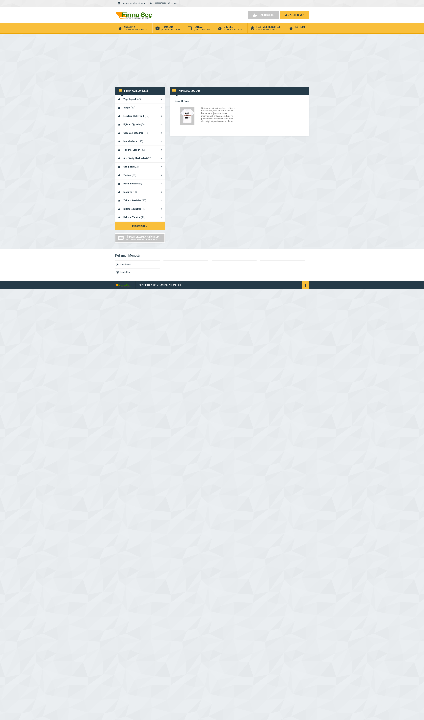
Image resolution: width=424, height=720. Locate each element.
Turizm (129, 175)
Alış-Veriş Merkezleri (137, 158)
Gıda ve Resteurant (136, 133)
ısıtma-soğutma (134, 209)
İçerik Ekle (125, 272)
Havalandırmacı (134, 183)
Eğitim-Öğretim (134, 124)
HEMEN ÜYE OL (266, 15)
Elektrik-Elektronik (136, 116)
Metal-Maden (133, 141)
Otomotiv (131, 166)
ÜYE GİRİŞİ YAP (296, 15)
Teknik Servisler (134, 200)
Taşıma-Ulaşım (134, 150)
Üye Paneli (125, 264)
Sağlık (129, 107)
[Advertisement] (212, 58)
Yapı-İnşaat (132, 99)
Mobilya (130, 192)
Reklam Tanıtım (134, 217)
